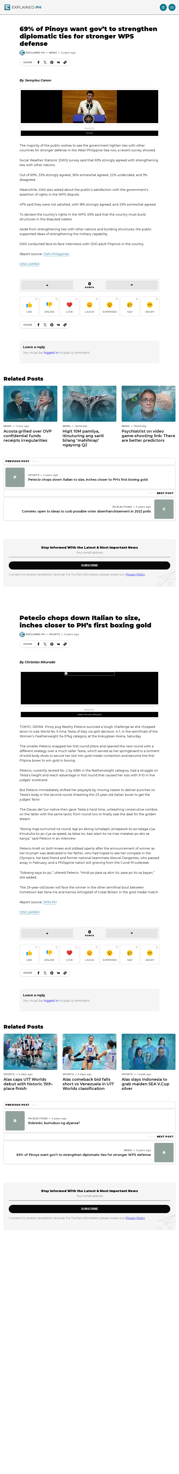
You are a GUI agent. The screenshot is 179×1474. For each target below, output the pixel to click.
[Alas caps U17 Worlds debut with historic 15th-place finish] (30, 1052)
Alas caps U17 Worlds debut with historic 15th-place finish (28, 1084)
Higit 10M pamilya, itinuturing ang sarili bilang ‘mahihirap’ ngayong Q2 (83, 438)
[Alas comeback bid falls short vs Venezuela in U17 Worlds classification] (89, 1052)
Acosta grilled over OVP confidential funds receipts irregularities (27, 436)
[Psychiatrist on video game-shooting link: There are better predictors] (149, 404)
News (53, 52)
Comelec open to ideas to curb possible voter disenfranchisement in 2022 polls (86, 511)
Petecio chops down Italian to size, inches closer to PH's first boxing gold (88, 480)
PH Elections (122, 506)
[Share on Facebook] (38, 62)
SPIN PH (50, 902)
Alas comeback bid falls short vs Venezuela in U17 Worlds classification (88, 1084)
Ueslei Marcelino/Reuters (89, 714)
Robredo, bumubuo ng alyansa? (54, 1123)
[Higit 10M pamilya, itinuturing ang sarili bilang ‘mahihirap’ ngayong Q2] (89, 404)
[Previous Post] (15, 477)
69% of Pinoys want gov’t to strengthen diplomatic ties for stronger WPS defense (83, 1155)
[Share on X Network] (45, 62)
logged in (51, 353)
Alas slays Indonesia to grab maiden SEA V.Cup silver (145, 1084)
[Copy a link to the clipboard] (65, 62)
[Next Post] (164, 509)
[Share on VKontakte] (58, 62)
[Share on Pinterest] (51, 62)
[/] (163, 7)
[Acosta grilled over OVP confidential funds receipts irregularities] (30, 404)
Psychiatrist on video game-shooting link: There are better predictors (148, 436)
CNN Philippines (56, 254)
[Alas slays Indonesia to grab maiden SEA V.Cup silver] (149, 1052)
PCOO (89, 133)
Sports (33, 475)
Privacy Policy (135, 574)
